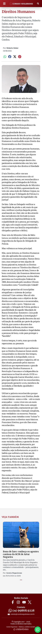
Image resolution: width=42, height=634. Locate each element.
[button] (4, 4)
